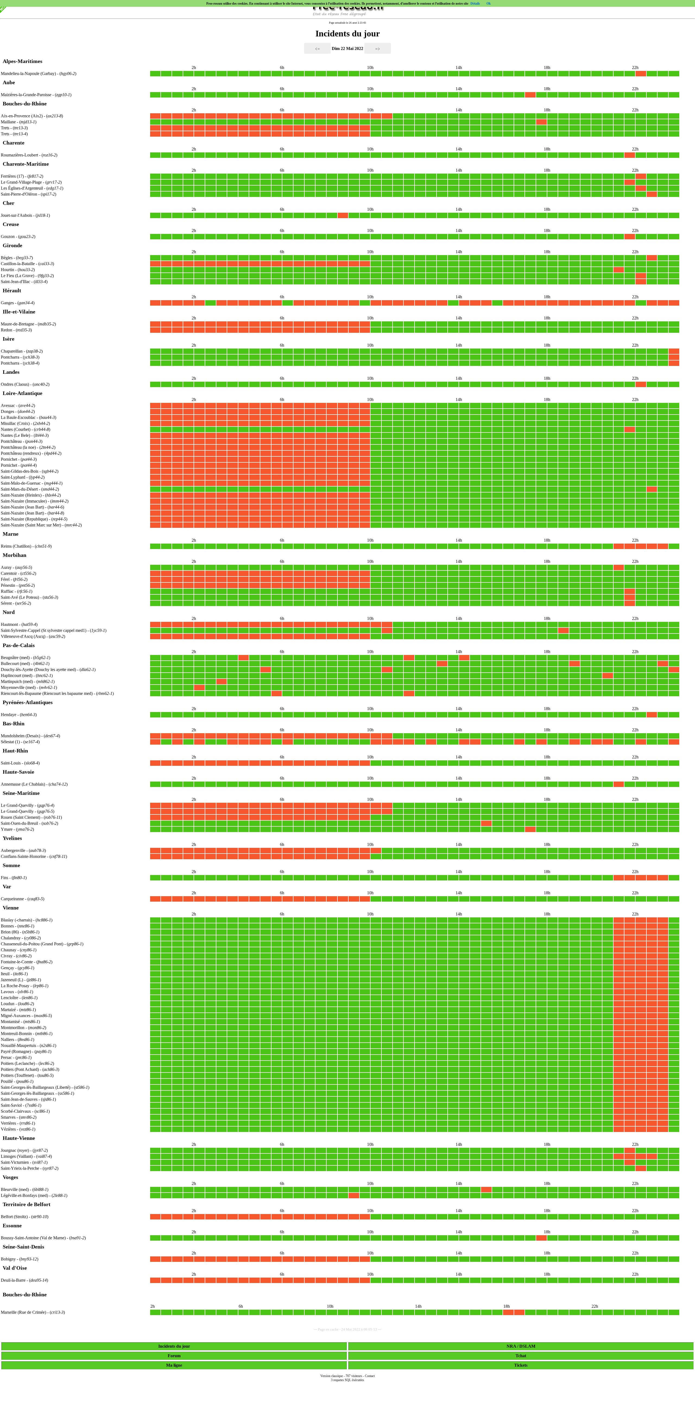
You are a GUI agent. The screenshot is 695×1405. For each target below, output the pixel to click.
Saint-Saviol (11, 1105)
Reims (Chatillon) (16, 546)
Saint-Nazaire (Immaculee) (24, 501)
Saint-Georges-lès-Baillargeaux (27, 1093)
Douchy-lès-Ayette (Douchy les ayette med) (39, 669)
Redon (6, 330)
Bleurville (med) (15, 1189)
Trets (5, 128)
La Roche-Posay (15, 985)
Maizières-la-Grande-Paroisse (26, 94)
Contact (370, 1376)
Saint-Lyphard (13, 477)
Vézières (8, 1129)
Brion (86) (10, 932)
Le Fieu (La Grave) (18, 275)
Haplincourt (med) (17, 675)
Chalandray (11, 938)
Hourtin (7, 269)
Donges (7, 411)
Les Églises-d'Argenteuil (22, 188)
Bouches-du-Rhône (25, 103)
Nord (9, 612)
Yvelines (12, 838)
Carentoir (9, 573)
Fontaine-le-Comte (17, 961)
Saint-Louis (11, 763)
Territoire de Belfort (26, 1204)
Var (7, 886)
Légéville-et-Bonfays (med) (25, 1195)
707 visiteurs (354, 1376)
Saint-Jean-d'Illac (15, 281)
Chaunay (8, 950)
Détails (475, 3)
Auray (6, 567)
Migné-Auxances (15, 1015)
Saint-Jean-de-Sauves (19, 1099)
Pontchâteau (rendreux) (21, 453)
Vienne (11, 908)
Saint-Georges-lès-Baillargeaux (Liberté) (36, 1087)
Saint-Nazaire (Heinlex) (22, 495)
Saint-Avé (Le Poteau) (20, 597)
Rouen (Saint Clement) (21, 817)
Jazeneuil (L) (12, 979)
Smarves (8, 1117)
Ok (488, 3)
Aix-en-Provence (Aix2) (22, 116)
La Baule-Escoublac (18, 417)
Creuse (11, 224)
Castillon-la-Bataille (18, 263)
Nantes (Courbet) (16, 429)
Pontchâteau (11, 441)
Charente (13, 143)
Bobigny (8, 1259)
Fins (4, 877)
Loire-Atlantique (22, 393)
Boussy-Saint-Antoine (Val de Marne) (34, 1237)
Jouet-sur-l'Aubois (16, 215)
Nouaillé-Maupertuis (18, 1045)
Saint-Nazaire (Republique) (25, 519)
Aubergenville (13, 850)
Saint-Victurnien (15, 1162)
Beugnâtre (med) (16, 657)
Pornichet (9, 459)
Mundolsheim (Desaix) (21, 735)
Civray (6, 956)
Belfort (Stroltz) (15, 1216)
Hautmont (9, 624)
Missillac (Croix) (16, 423)
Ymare (6, 829)
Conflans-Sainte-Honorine (23, 856)
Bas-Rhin (13, 723)
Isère (8, 339)
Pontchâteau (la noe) (19, 447)
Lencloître (9, 997)
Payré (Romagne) (16, 1051)
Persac (6, 1057)
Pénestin (8, 585)
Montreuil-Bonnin (16, 1033)
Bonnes (7, 926)
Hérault (12, 290)
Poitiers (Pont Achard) (20, 1069)
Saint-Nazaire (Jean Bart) (23, 507)
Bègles (6, 257)
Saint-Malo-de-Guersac (21, 483)
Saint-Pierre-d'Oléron (19, 194)
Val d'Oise (15, 1268)
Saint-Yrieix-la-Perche (20, 1168)
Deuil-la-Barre (13, 1280)
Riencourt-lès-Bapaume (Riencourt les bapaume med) (47, 693)
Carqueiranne (12, 898)
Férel (5, 579)
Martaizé (8, 1009)
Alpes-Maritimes (22, 61)
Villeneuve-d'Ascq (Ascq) (23, 636)
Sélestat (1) (11, 741)
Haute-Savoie (18, 772)
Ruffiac (7, 591)
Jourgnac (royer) (15, 1150)
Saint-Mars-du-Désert (19, 489)
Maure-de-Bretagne (17, 324)
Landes (11, 372)
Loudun (7, 1003)
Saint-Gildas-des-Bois (19, 471)
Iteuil (5, 973)
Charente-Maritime (26, 164)
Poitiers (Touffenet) (18, 1075)
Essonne (12, 1225)
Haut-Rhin (15, 751)
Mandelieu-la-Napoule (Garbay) (29, 73)
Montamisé (10, 1021)
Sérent (6, 603)
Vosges (10, 1177)
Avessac (8, 405)
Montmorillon (12, 1027)
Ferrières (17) (13, 176)
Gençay (7, 967)
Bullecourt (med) (16, 663)
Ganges (7, 302)
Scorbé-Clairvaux (16, 1111)
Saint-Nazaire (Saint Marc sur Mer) (31, 525)
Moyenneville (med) (19, 687)
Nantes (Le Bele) (16, 435)
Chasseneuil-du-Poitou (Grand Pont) (32, 944)
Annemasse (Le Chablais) (23, 784)
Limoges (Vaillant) (17, 1156)
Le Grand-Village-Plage (21, 182)
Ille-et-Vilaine (19, 312)
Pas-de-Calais (19, 645)
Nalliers (7, 1039)
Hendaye (8, 714)
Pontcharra (10, 357)
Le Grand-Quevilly (17, 805)
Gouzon (8, 236)
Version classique (331, 1376)
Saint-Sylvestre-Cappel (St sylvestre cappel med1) (44, 630)
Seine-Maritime (21, 793)
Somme (11, 865)
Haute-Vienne (19, 1138)
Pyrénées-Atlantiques (28, 702)
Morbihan (14, 555)
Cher (8, 203)
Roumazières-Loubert (19, 155)
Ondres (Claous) (15, 384)
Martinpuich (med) (17, 681)
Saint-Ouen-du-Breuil (19, 823)
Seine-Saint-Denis (23, 1247)
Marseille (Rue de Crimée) (24, 1312)
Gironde (12, 245)
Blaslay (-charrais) (17, 920)
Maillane (8, 122)
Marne (10, 534)
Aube (9, 82)
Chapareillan (12, 351)
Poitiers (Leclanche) (18, 1063)
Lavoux (7, 991)
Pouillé (7, 1081)
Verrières (8, 1123)
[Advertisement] (347, 1397)
